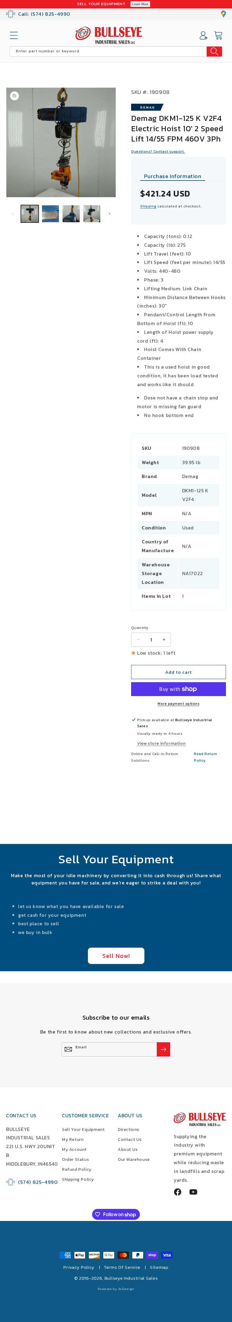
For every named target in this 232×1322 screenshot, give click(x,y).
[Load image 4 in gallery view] (92, 214)
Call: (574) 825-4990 (44, 14)
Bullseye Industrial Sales (131, 1278)
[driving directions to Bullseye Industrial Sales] (223, 14)
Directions (128, 1129)
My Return (72, 1139)
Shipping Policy (78, 1179)
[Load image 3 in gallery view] (71, 214)
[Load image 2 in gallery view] (51, 214)
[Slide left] (12, 213)
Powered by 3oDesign (116, 1288)
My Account (74, 1149)
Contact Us (130, 1139)
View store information (161, 743)
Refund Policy (77, 1169)
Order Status (75, 1159)
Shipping (148, 206)
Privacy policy (79, 1267)
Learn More (140, 4)
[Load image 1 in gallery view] (30, 214)
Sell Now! (116, 955)
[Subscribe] (163, 1049)
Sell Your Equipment (83, 1129)
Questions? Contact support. (158, 151)
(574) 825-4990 (38, 1182)
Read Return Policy (205, 757)
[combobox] (116, 52)
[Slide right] (109, 213)
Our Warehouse (134, 1159)
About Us (128, 1149)
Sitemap (159, 1267)
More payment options (178, 703)
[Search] (214, 52)
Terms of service (122, 1267)
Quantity (139, 627)
